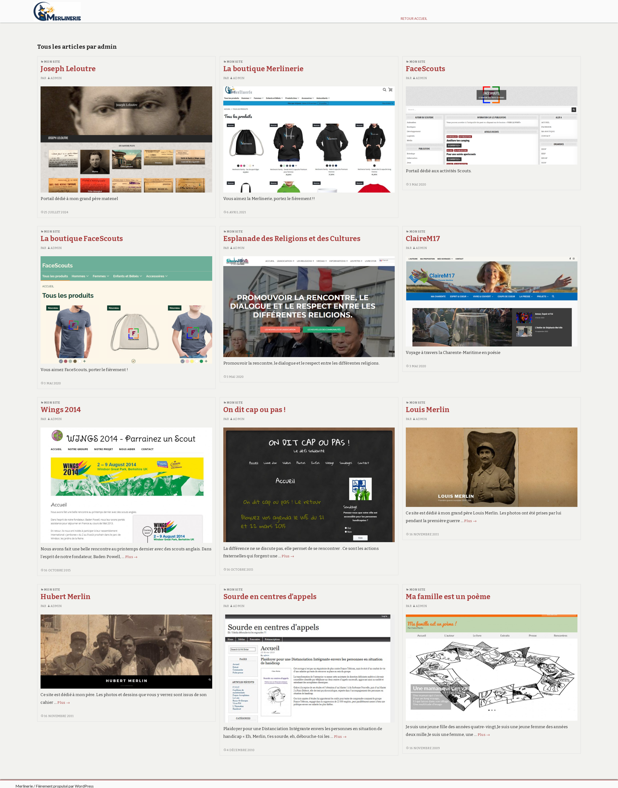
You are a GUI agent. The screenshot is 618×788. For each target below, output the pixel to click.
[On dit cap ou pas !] (309, 484)
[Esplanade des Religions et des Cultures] (309, 306)
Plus (131, 557)
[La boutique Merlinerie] (309, 139)
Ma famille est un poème (448, 597)
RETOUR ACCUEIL (413, 19)
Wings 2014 (61, 410)
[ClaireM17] (491, 301)
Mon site (52, 61)
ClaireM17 (423, 239)
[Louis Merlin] (491, 467)
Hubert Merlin (66, 597)
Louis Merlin (427, 410)
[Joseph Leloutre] (126, 139)
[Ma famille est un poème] (491, 667)
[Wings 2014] (126, 484)
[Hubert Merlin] (126, 651)
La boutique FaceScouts (82, 239)
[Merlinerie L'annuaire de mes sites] (57, 11)
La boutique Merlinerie (263, 69)
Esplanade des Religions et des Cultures (291, 239)
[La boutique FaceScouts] (126, 309)
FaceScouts (425, 69)
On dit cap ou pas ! (254, 410)
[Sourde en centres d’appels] (309, 668)
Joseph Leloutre (68, 69)
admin (56, 78)
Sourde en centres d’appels (270, 597)
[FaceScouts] (491, 125)
